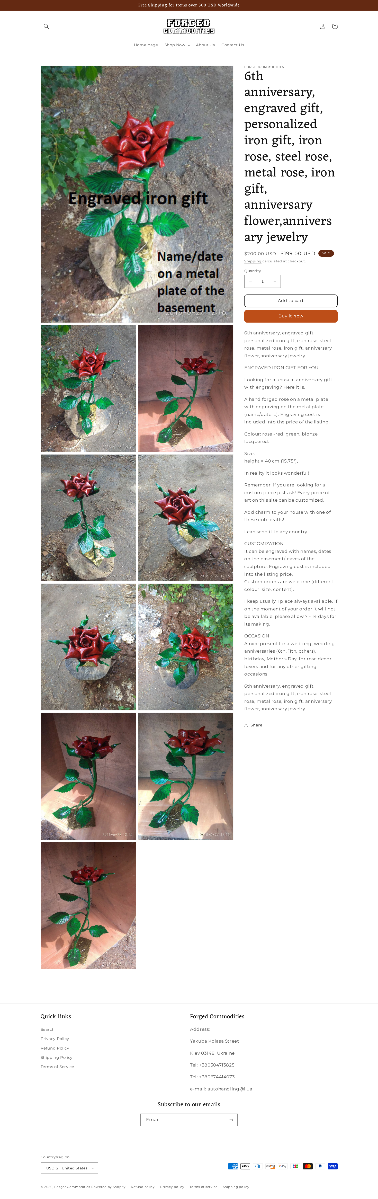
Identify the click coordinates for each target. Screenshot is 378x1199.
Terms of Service (57, 1066)
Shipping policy (236, 1187)
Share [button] (256, 725)
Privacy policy (172, 1187)
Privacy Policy (55, 1038)
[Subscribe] (231, 1120)
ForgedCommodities (72, 1187)
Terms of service (204, 1187)
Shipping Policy (57, 1057)
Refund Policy (55, 1048)
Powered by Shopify (108, 1187)
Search (48, 1029)
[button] (46, 26)
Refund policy (143, 1187)
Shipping (253, 261)
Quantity (252, 271)
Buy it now (290, 316)
